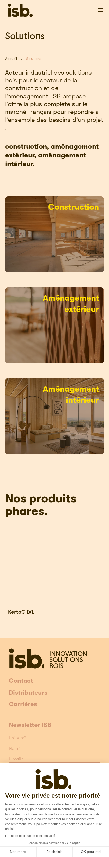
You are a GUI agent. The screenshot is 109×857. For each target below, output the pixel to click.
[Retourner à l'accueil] (20, 10)
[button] (100, 10)
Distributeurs (28, 693)
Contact (21, 681)
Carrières (23, 704)
